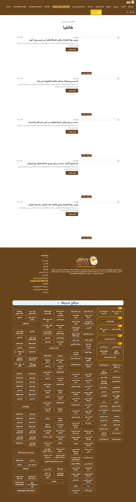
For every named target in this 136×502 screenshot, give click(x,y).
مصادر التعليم (75, 344)
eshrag (75, 37)
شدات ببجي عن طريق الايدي (76, 425)
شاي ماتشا (88, 490)
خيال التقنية (116, 377)
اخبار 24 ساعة (75, 358)
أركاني (116, 429)
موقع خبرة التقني (116, 397)
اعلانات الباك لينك (76, 322)
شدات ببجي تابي (76, 381)
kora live (20, 374)
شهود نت (104, 425)
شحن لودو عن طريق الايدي (75, 458)
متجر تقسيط (75, 405)
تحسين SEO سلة (104, 330)
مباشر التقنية (103, 429)
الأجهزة (108, 6)
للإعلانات (36, 498)
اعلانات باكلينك (54, 348)
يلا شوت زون (32, 464)
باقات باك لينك (76, 316)
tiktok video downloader (19, 483)
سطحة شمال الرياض (60, 432)
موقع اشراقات (116, 352)
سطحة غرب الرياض (47, 432)
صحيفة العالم (75, 364)
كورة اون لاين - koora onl (32, 359)
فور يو (76, 443)
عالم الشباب (110, 321)
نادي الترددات (116, 410)
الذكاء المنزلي (99, 6)
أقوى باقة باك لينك (47, 326)
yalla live (26, 323)
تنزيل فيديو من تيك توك (32, 477)
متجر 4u (88, 423)
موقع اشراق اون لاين (104, 352)
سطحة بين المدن (60, 425)
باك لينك (90, 6)
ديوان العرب (60, 338)
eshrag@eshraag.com (77, 273)
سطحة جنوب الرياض (60, 438)
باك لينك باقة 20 (47, 320)
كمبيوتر (115, 6)
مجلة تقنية (88, 352)
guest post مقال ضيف (47, 312)
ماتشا (76, 486)
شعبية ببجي (88, 463)
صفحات (8, 6)
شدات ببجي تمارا (76, 375)
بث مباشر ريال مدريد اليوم (47, 475)
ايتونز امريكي (75, 386)
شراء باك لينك (88, 311)
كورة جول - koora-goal (32, 338)
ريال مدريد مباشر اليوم (32, 312)
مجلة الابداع (104, 406)
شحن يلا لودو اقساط (75, 393)
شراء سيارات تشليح (60, 450)
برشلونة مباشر (47, 361)
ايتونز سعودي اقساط (88, 393)
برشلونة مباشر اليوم (19, 312)
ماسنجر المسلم (110, 339)
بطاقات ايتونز (75, 463)
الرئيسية (130, 6)
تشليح (60, 443)
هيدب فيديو (104, 416)
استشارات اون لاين (104, 411)
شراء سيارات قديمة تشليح (54, 461)
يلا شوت (60, 356)
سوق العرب (60, 319)
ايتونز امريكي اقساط (75, 438)
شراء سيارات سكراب (47, 444)
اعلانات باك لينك (60, 343)
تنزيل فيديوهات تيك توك (32, 484)
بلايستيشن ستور (88, 469)
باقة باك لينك (116, 329)
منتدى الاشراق (88, 334)
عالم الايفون (116, 387)
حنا (88, 486)
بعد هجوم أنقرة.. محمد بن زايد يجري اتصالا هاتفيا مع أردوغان (52, 163)
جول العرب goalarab (60, 474)
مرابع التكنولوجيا (103, 372)
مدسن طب (75, 340)
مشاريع (47, 338)
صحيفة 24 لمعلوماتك (35, 6)
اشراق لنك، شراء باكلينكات (88, 322)
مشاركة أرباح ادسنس (78, 6)
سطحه (47, 418)
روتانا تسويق (116, 406)
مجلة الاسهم (116, 381)
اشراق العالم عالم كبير (76, 329)
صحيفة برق (104, 347)
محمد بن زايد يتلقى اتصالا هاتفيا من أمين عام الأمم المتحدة (53, 122)
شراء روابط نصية (88, 316)
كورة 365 (60, 469)
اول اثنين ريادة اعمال (116, 312)
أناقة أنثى (104, 396)
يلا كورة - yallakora (19, 359)
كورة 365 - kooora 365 (32, 365)
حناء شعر (76, 480)
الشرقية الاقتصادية (103, 382)
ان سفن (116, 371)
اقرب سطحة (47, 437)
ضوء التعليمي (116, 347)
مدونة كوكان (104, 387)
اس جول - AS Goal (19, 365)
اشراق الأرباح (104, 439)
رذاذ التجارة (104, 420)
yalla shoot (47, 356)
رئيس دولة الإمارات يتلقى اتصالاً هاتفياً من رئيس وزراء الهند (53, 40)
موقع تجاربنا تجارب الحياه (47, 332)
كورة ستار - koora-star (19, 332)
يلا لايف (54, 481)
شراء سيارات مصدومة (47, 456)
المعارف (116, 416)
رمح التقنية (116, 420)
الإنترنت (123, 6)
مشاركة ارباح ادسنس (103, 312)
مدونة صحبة (116, 433)
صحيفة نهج (116, 391)
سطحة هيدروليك (47, 425)
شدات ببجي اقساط (88, 375)
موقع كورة (25, 406)
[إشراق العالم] (130, 2)
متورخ (116, 402)
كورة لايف (32, 378)
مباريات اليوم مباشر (60, 361)
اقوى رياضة (88, 340)
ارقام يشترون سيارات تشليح (60, 456)
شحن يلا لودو (88, 457)
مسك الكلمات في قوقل (116, 366)
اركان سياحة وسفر (110, 357)
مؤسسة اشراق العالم (19, 6)
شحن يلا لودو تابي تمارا (75, 432)
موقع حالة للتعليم (88, 359)
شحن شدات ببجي (88, 450)
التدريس (88, 328)
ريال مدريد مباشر (60, 367)
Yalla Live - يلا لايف (19, 353)
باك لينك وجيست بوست (88, 346)
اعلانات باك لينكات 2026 (26, 453)
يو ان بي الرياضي (75, 353)
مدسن (104, 402)
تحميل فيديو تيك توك (19, 477)
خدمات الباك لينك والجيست (60, 313)
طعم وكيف (116, 425)
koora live (19, 343)
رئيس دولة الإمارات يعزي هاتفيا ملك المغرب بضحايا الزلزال (53, 204)
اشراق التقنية (103, 365)
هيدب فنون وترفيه (88, 365)
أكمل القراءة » (72, 49)
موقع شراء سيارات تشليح (47, 450)
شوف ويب (103, 377)
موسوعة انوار (116, 439)
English (47, 6)
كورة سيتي (47, 469)
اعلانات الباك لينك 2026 (76, 335)
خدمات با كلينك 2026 (60, 332)
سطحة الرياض (60, 419)
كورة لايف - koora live (32, 432)
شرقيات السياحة (104, 434)
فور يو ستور (76, 417)
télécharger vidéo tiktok (25, 490)
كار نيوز (103, 391)
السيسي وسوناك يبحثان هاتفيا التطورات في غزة (57, 81)
